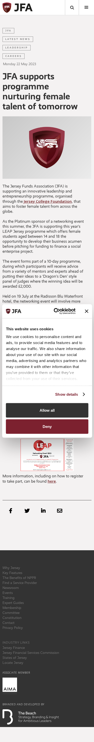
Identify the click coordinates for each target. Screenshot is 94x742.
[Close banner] (86, 311)
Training (9, 598)
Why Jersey (11, 568)
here (52, 481)
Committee (11, 613)
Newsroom (11, 588)
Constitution (12, 618)
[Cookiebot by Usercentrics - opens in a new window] (56, 311)
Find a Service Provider (20, 583)
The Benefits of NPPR (19, 578)
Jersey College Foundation (48, 201)
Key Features (12, 573)
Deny (47, 426)
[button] (86, 7)
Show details (66, 394)
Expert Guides (13, 603)
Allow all (47, 410)
